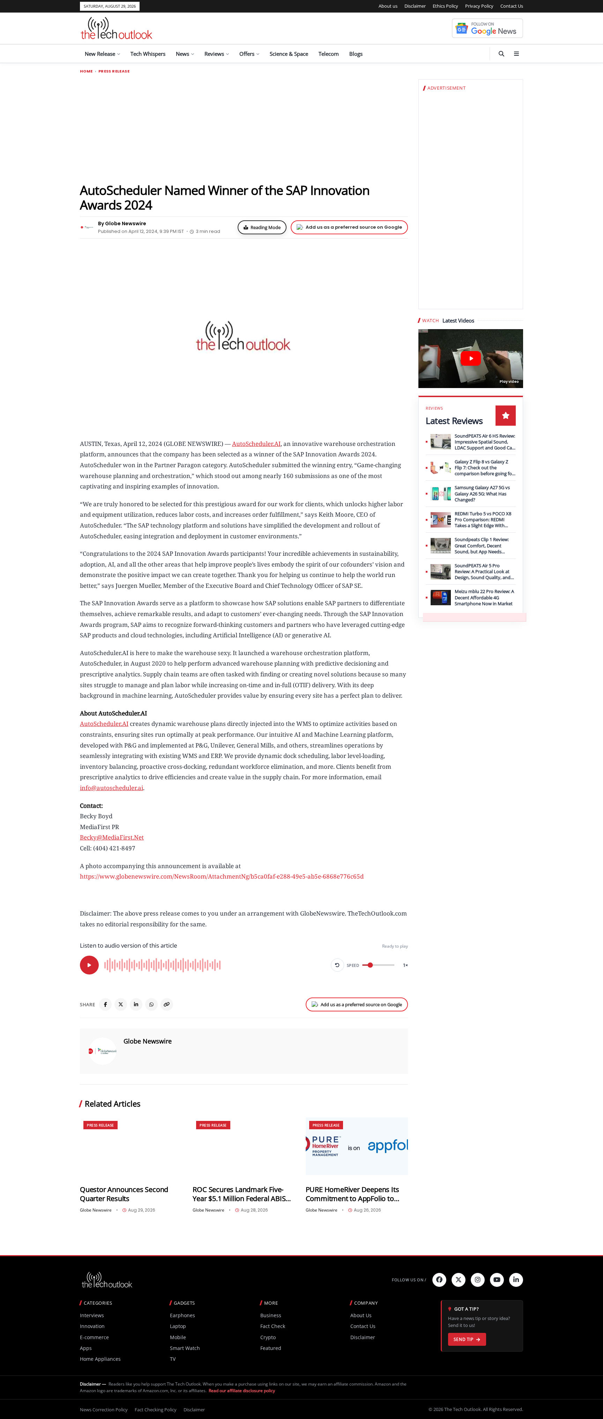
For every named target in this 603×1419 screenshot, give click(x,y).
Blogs (356, 53)
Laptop (178, 1326)
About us (388, 6)
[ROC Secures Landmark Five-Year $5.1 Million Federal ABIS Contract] (244, 1146)
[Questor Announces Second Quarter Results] (131, 1146)
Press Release (113, 71)
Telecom (329, 53)
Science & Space (289, 53)
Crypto (268, 1337)
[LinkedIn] (136, 1004)
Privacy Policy (479, 6)
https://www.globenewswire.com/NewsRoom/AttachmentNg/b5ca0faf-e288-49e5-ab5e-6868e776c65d (222, 876)
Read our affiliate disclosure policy (242, 1391)
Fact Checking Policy (156, 1409)
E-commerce (94, 1337)
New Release (100, 53)
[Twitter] (459, 1280)
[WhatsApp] (151, 1004)
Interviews (92, 1315)
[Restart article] (337, 965)
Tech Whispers (148, 53)
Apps (86, 1348)
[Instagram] (478, 1280)
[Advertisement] (244, 128)
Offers (246, 53)
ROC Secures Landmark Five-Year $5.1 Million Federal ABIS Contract (239, 1194)
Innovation (92, 1326)
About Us (361, 1315)
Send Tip (464, 1339)
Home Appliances (100, 1359)
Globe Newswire (148, 1041)
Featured (270, 1348)
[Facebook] (105, 1004)
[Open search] (501, 53)
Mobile (178, 1337)
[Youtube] (497, 1280)
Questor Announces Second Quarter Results (124, 1194)
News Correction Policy (104, 1409)
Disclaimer (415, 6)
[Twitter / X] (120, 1004)
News (182, 53)
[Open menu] (516, 53)
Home (86, 71)
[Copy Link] (167, 1004)
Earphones (182, 1315)
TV (173, 1359)
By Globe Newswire (122, 223)
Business (270, 1315)
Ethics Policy (445, 6)
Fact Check (272, 1326)
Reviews (214, 53)
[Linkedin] (516, 1280)
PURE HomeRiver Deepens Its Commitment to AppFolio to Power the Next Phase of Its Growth (352, 1194)
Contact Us (511, 6)
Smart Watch (185, 1348)
